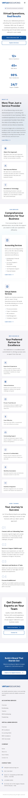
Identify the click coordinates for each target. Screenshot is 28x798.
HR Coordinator (6, 730)
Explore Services (14, 43)
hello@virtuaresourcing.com (11, 767)
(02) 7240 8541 (8, 771)
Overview (4, 705)
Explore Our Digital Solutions (13, 672)
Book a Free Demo (13, 627)
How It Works (5, 754)
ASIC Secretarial (6, 739)
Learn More (5, 140)
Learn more (8, 274)
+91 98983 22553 (8, 780)
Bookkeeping (5, 708)
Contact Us (14, 632)
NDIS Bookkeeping (6, 714)
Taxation (4, 711)
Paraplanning (5, 717)
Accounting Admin (6, 733)
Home (3, 748)
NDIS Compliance (6, 736)
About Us (4, 751)
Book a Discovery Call (13, 37)
